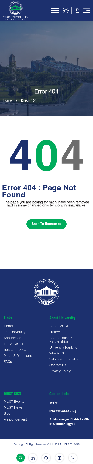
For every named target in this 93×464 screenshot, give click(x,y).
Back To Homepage (46, 224)
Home (7, 101)
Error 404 (28, 101)
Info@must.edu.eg (62, 411)
